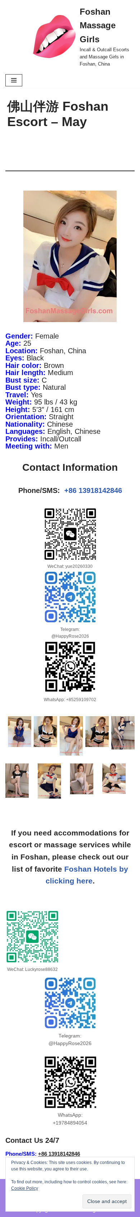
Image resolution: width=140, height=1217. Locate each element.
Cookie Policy (24, 1188)
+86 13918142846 (93, 490)
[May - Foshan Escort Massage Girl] (19, 731)
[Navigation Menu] (13, 80)
